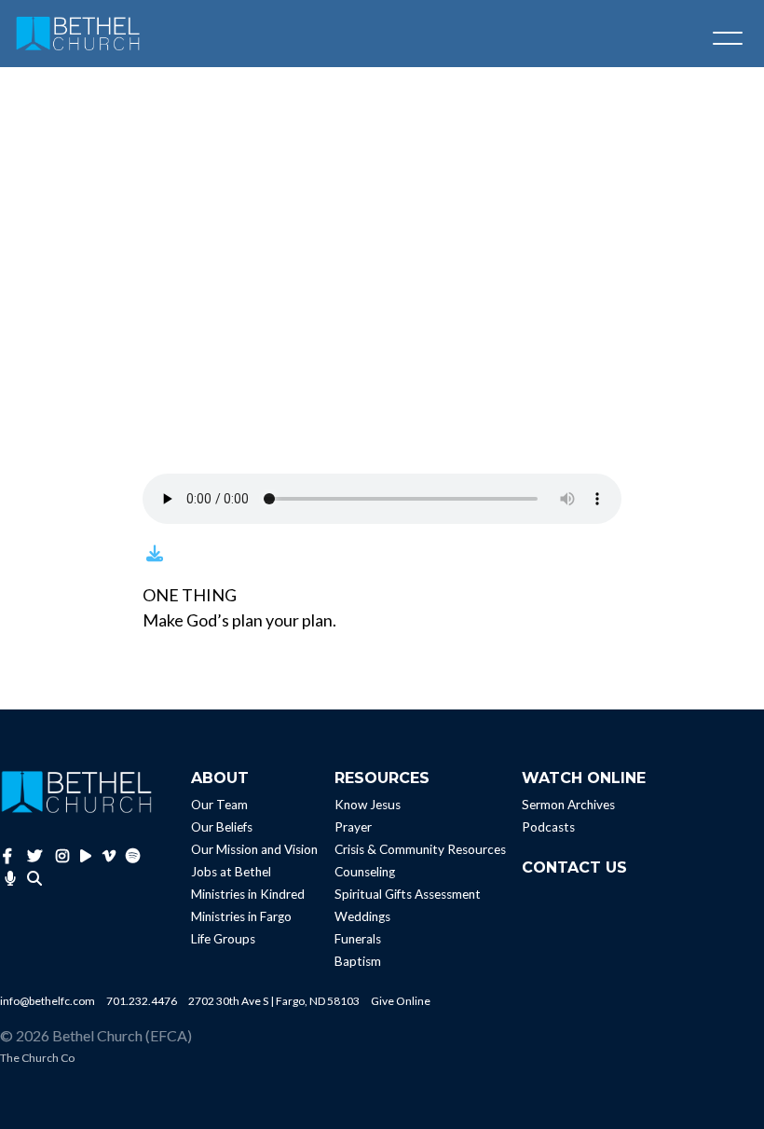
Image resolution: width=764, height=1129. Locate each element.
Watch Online (584, 778)
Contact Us (574, 867)
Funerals (357, 938)
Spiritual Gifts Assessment (407, 894)
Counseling (364, 871)
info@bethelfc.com (47, 1001)
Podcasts (548, 826)
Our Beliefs (221, 826)
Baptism (357, 961)
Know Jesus (367, 804)
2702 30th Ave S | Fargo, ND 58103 (274, 1001)
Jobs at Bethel (231, 871)
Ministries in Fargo (241, 916)
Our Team (219, 804)
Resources (382, 778)
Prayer (353, 826)
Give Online (400, 1001)
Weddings (362, 916)
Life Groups (223, 938)
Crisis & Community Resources (420, 849)
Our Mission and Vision (254, 849)
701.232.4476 (141, 1001)
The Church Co (37, 1058)
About (220, 778)
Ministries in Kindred (248, 894)
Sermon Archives (568, 804)
